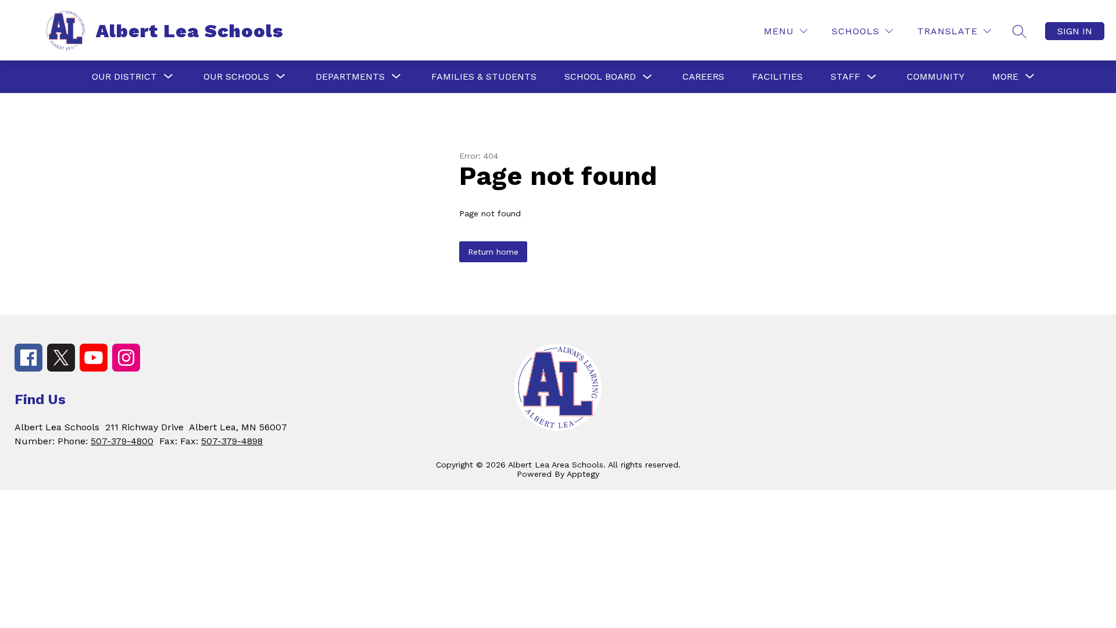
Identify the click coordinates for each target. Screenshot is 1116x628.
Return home (493, 251)
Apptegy (583, 474)
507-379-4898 (232, 441)
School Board (600, 76)
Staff (845, 76)
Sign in (1074, 31)
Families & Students (483, 76)
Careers (703, 76)
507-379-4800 (122, 441)
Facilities (777, 76)
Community (935, 76)
